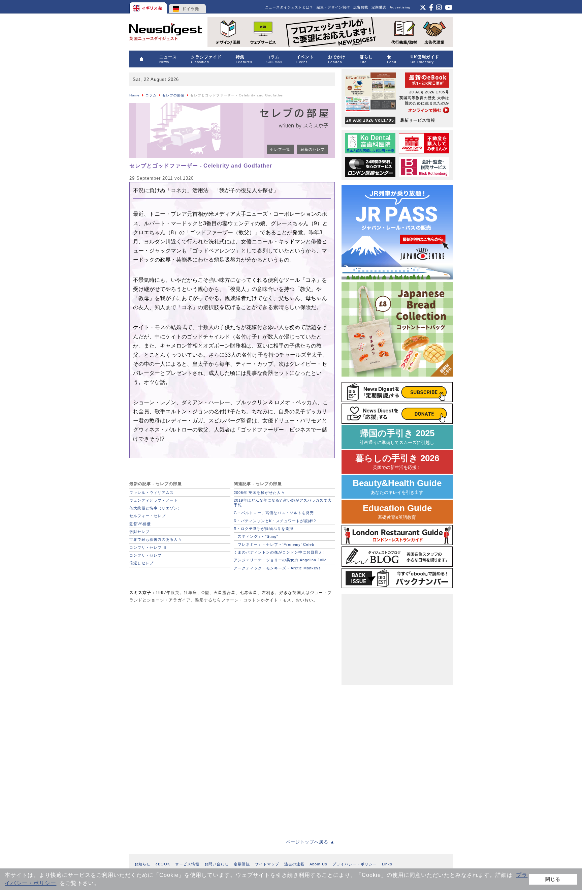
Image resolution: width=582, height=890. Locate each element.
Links (387, 864)
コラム (151, 95)
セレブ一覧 (280, 149)
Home (134, 95)
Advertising (400, 7)
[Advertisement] (179, 656)
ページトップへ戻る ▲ (310, 841)
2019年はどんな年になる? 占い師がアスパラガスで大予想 (283, 502)
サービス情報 (187, 864)
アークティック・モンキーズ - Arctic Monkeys (277, 568)
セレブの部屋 (173, 95)
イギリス (148, 6)
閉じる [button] (552, 879)
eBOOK (163, 864)
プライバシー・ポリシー (354, 864)
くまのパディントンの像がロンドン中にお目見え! (279, 552)
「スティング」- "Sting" (256, 536)
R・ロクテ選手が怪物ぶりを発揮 (263, 529)
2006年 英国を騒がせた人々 (259, 493)
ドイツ (187, 6)
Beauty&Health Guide (397, 486)
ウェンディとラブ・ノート (153, 500)
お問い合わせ (216, 864)
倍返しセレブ (141, 563)
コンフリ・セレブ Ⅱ (148, 547)
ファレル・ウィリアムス (151, 493)
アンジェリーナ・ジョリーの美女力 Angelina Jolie (280, 560)
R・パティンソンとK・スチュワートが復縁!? (275, 521)
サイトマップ (267, 864)
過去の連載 (294, 864)
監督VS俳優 (140, 524)
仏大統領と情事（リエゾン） (155, 508)
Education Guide (397, 511)
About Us (318, 864)
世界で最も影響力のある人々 (155, 539)
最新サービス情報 (390, 120)
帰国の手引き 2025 (397, 436)
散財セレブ (139, 532)
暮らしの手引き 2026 (397, 461)
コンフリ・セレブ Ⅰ (148, 555)
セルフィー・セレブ (147, 516)
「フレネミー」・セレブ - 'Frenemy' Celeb (274, 544)
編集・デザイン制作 (333, 7)
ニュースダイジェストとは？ (289, 7)
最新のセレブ (312, 149)
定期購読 (378, 7)
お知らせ (142, 864)
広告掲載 (360, 7)
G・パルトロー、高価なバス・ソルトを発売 (274, 513)
